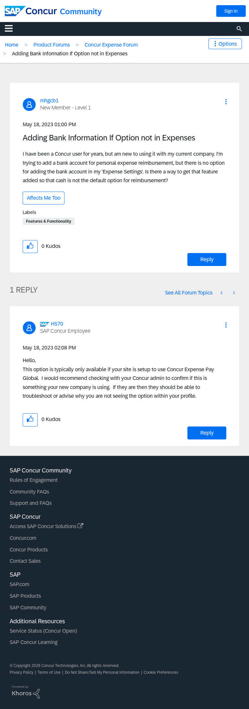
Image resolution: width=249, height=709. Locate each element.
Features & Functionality (48, 221)
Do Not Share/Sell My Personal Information (102, 672)
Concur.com (23, 538)
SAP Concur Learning (33, 642)
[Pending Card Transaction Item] (233, 292)
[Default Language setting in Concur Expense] (222, 292)
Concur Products (29, 549)
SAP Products (25, 596)
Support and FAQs (31, 503)
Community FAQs (29, 491)
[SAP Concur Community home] (31, 11)
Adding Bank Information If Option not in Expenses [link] (69, 53)
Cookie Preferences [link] (161, 672)
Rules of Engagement (34, 480)
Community (81, 11)
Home (11, 45)
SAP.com (19, 584)
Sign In (231, 11)
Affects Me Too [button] (43, 198)
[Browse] (12, 28)
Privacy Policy (21, 672)
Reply (207, 259)
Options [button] (228, 44)
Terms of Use (49, 672)
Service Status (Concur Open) (43, 631)
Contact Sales (25, 561)
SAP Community (28, 607)
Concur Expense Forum (111, 45)
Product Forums (51, 45)
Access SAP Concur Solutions (43, 526)
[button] (225, 101)
